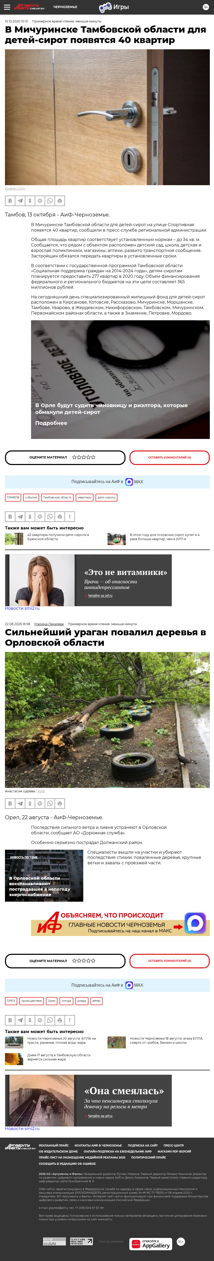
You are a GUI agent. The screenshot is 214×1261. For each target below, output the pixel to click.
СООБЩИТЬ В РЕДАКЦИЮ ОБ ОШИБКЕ (67, 1164)
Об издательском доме (58, 1151)
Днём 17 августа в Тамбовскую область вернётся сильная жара (59, 1057)
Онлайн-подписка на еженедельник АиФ (118, 1151)
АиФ (41, 791)
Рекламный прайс (54, 1145)
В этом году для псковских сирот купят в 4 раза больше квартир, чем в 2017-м (165, 537)
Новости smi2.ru (22, 608)
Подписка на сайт (143, 1145)
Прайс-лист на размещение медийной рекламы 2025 (82, 1157)
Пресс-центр (174, 1145)
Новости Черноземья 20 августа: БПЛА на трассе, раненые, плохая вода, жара (61, 1040)
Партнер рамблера (111, 1241)
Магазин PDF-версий (174, 1151)
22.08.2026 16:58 (17, 624)
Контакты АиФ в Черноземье (98, 1145)
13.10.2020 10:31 (16, 21)
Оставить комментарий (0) (169, 457)
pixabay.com (15, 188)
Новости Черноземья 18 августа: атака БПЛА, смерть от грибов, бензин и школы (166, 1040)
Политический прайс (148, 1157)
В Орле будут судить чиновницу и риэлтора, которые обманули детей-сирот (111, 408)
